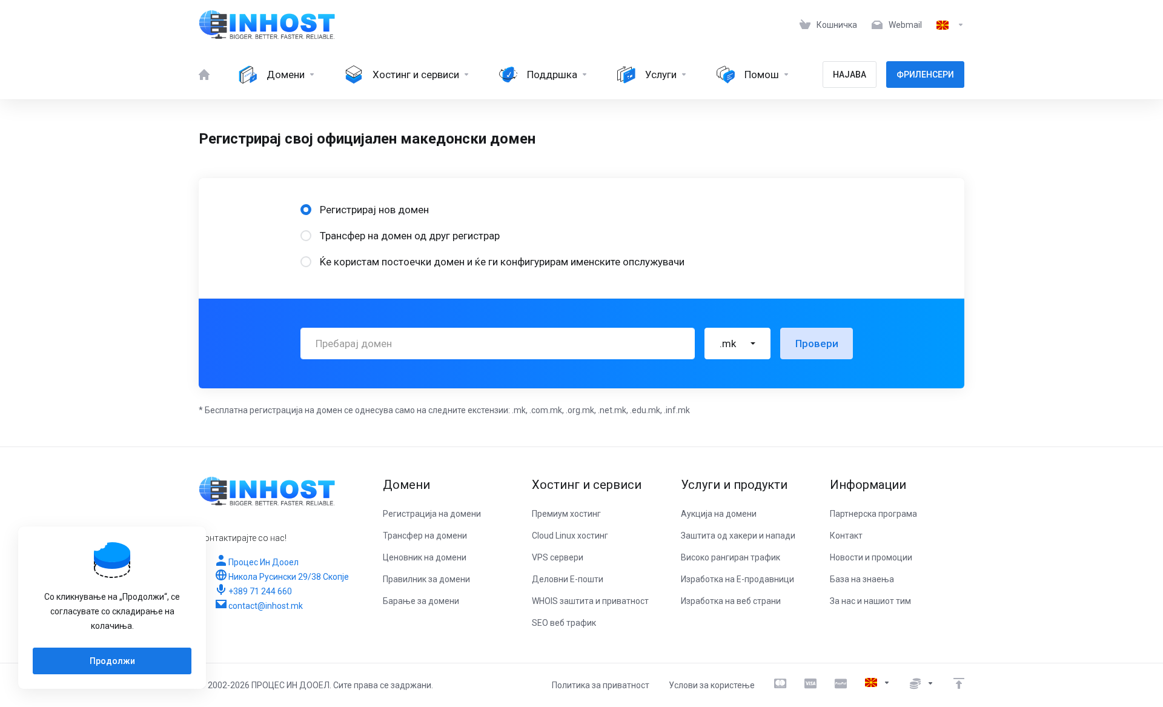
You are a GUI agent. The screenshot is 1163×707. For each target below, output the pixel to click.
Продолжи (112, 661)
